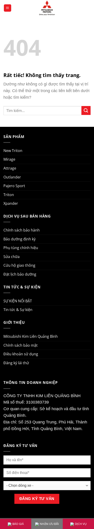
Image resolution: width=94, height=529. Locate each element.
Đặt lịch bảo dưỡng (19, 274)
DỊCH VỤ (80, 524)
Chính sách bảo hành (21, 230)
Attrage (9, 168)
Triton (8, 194)
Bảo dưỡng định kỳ (19, 239)
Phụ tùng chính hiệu (20, 247)
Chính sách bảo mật (20, 345)
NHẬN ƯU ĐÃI (49, 524)
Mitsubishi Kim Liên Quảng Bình (30, 336)
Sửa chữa (11, 256)
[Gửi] (86, 110)
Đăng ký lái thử (16, 362)
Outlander (12, 177)
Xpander (10, 203)
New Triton (12, 150)
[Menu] (7, 8)
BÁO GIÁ (18, 524)
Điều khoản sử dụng (20, 353)
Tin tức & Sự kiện (17, 309)
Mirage (9, 159)
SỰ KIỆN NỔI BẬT (17, 300)
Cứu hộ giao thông (19, 265)
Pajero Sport (14, 185)
